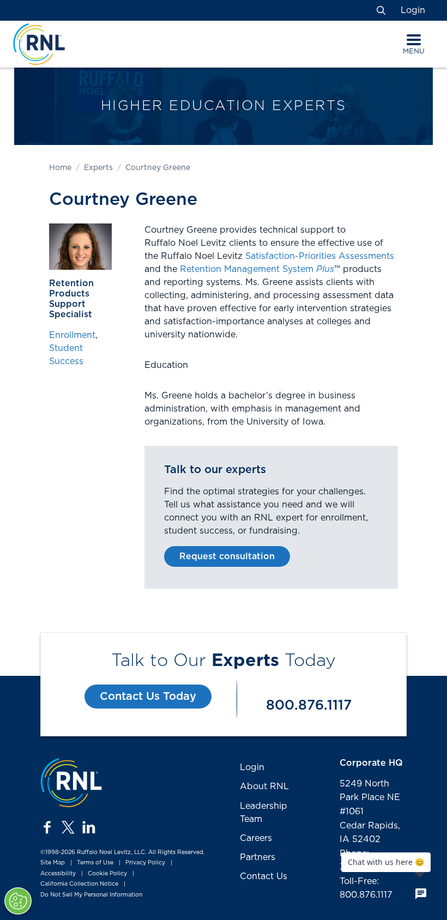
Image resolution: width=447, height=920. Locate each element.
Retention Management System (257, 269)
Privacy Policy (145, 862)
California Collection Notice (79, 884)
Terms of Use (95, 862)
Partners (257, 857)
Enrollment (72, 335)
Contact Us (263, 876)
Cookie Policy (107, 873)
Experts (98, 168)
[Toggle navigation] (414, 39)
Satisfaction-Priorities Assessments (319, 256)
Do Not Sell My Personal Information (91, 895)
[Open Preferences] (18, 901)
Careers (256, 838)
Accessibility (58, 873)
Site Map (52, 862)
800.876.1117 (309, 705)
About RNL (264, 786)
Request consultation (227, 556)
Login (413, 10)
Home (60, 168)
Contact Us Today (148, 696)
